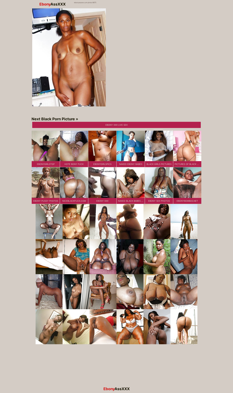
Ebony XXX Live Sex (116, 125)
